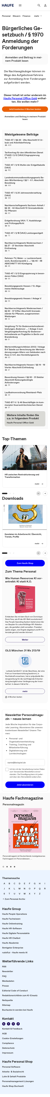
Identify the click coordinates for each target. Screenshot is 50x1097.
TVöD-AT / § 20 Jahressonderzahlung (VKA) (23, 194)
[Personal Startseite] (8, 5)
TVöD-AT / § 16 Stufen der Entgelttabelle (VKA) (25, 166)
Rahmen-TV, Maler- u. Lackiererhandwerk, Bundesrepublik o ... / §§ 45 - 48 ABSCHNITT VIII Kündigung (23, 261)
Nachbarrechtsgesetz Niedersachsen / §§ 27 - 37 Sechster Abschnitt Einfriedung (24, 246)
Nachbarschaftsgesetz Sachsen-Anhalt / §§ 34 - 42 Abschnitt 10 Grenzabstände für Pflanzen (25, 208)
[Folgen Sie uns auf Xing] (8, 1023)
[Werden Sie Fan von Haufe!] (18, 1023)
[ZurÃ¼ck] (38, 493)
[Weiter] (45, 493)
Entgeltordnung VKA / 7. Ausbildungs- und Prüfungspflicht (23, 222)
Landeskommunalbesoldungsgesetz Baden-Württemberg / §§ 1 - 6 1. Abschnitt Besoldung (24, 180)
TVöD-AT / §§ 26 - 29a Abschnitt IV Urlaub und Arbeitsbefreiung (24, 141)
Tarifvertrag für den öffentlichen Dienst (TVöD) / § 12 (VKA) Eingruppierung (24, 153)
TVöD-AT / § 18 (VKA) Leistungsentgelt (24, 233)
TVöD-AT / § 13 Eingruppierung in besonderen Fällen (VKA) (25, 274)
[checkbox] (7, 769)
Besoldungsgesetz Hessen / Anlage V (23, 298)
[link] (6, 16)
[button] (25, 109)
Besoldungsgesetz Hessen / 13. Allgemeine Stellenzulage (23, 287)
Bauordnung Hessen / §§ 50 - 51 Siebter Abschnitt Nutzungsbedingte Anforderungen (24, 380)
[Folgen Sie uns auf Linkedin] (3, 1023)
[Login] (45, 5)
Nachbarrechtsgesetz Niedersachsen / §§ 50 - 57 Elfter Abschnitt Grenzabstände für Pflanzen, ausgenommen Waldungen (24, 312)
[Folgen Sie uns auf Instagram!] (13, 1023)
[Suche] (39, 5)
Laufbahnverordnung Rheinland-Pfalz (23, 392)
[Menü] (20, 5)
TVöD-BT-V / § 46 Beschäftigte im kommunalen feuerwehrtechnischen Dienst (24, 403)
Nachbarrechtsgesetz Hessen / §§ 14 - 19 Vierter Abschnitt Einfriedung (25, 366)
